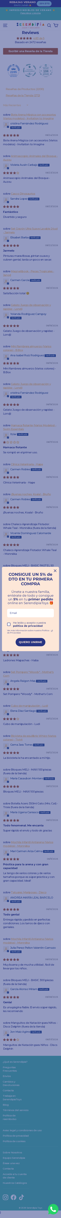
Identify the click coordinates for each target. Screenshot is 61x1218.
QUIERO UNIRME (30, 642)
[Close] (55, 571)
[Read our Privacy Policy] (52, 631)
